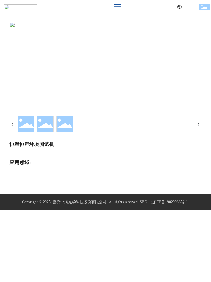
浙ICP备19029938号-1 (169, 202)
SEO (143, 202)
